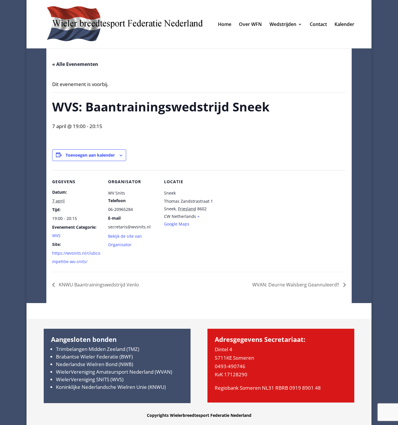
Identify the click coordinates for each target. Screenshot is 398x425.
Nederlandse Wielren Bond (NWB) (94, 364)
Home (224, 24)
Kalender (344, 24)
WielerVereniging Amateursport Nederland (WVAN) (114, 371)
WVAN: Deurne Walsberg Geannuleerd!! (296, 284)
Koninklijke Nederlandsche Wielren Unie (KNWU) (111, 387)
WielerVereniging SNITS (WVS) (90, 379)
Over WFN (250, 24)
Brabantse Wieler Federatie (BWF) (94, 356)
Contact (318, 24)
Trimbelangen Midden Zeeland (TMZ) (97, 349)
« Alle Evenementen (75, 64)
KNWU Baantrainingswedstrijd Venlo (98, 284)
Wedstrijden (283, 24)
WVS (56, 235)
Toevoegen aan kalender (90, 155)
